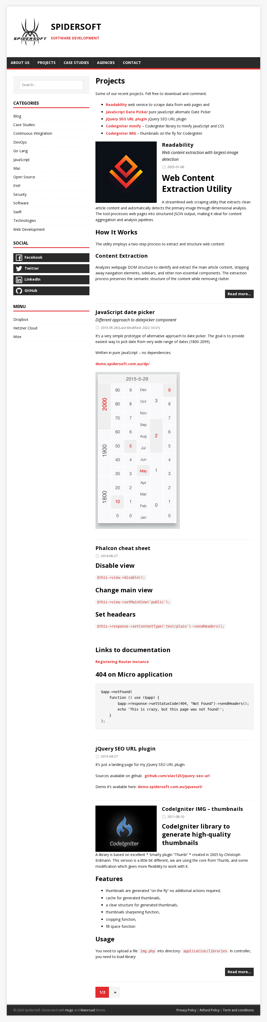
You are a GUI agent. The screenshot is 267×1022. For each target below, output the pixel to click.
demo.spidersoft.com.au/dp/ (122, 363)
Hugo (69, 1010)
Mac (17, 168)
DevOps (20, 142)
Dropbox (20, 319)
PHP (17, 185)
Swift (17, 211)
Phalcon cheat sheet (122, 548)
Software (21, 202)
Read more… (239, 293)
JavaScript (21, 159)
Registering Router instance (122, 661)
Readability (116, 104)
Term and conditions (238, 1010)
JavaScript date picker (125, 312)
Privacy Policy (186, 1010)
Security (20, 194)
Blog (17, 116)
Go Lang (20, 150)
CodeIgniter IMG (121, 133)
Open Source (24, 176)
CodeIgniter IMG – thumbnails (202, 808)
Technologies (24, 220)
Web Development (29, 229)
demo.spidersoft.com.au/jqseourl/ (170, 786)
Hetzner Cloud (25, 328)
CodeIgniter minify (123, 125)
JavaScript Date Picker (127, 111)
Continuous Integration (32, 133)
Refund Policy (210, 1010)
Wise (17, 336)
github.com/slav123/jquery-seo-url (177, 775)
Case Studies (24, 124)
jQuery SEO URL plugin (126, 118)
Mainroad (88, 1010)
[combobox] (51, 85)
